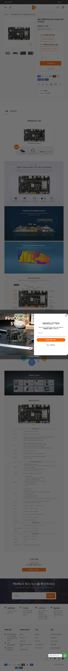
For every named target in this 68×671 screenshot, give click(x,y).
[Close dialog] (66, 316)
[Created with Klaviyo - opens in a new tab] (34, 356)
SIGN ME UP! (51, 340)
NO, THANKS (51, 345)
